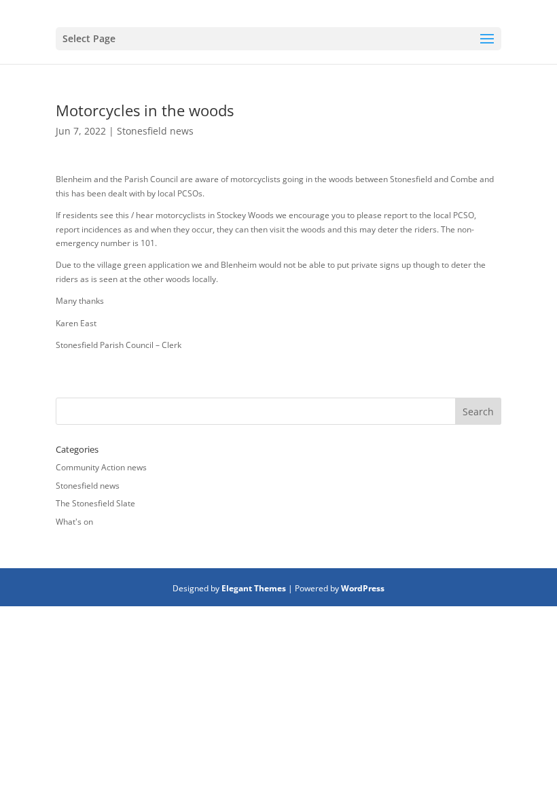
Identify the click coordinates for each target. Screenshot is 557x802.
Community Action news (101, 467)
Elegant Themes (253, 588)
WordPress (362, 588)
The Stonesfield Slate (95, 503)
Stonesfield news (155, 130)
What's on (74, 521)
